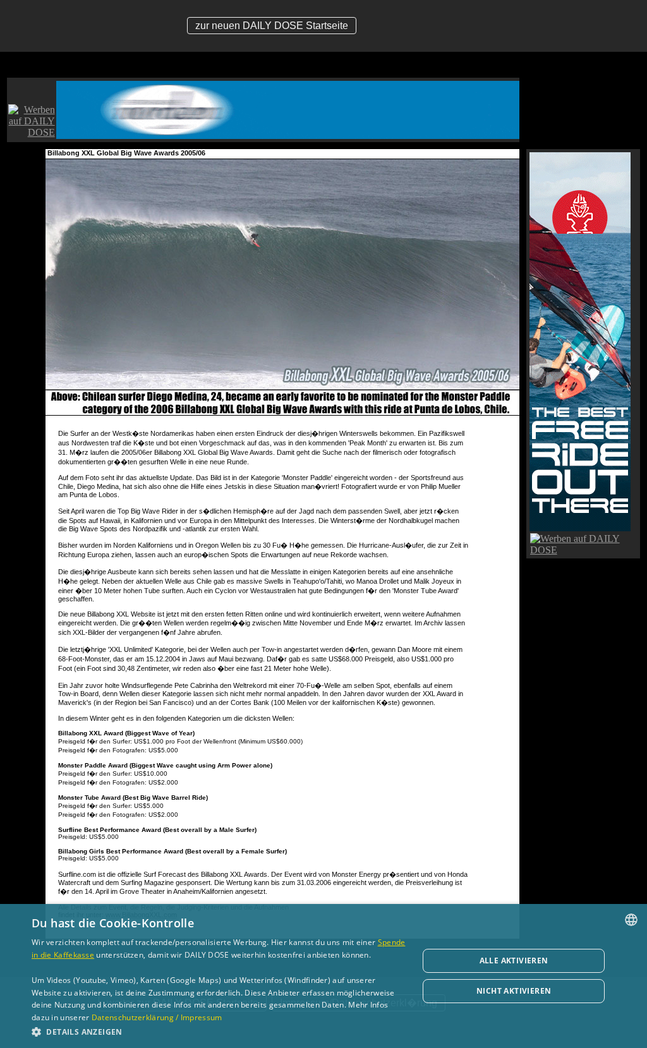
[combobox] (631, 919)
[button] (219, 1031)
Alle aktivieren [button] (514, 960)
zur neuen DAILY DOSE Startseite (271, 25)
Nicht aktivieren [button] (513, 990)
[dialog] (323, 976)
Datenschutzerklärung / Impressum (157, 1017)
